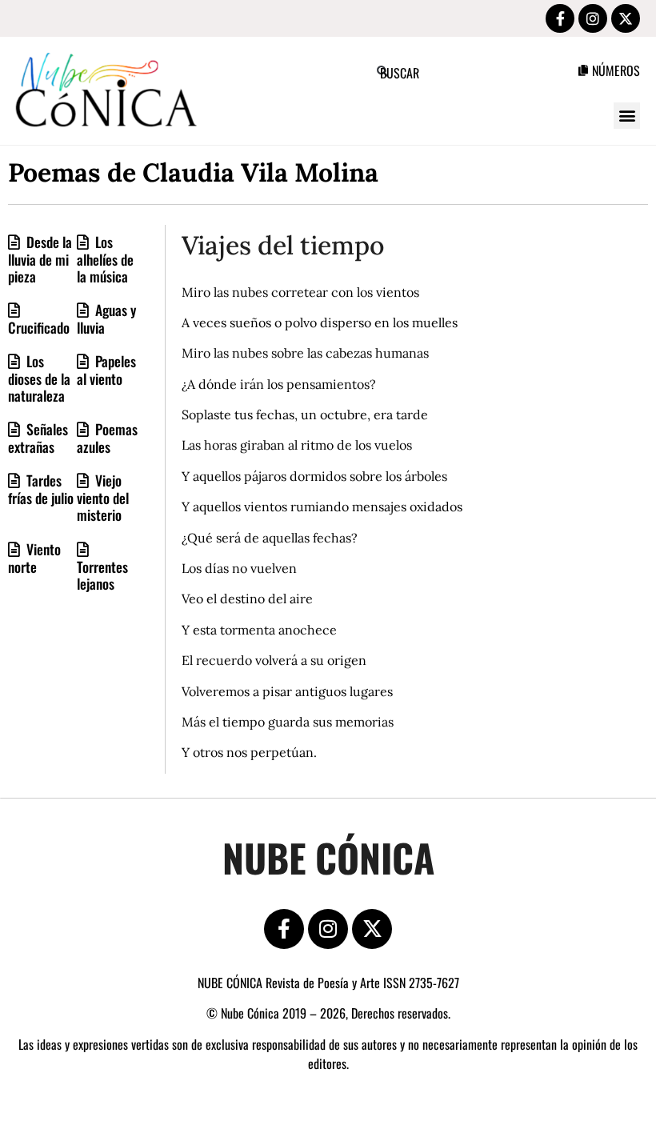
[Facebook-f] (560, 18)
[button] (627, 115)
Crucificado (39, 327)
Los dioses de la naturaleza (39, 378)
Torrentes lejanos (102, 575)
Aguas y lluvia (106, 318)
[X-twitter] (625, 18)
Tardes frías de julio (41, 489)
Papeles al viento (106, 369)
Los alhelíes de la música (105, 258)
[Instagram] (592, 18)
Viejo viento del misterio (103, 497)
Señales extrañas (38, 437)
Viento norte (34, 557)
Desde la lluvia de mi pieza (40, 258)
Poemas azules (107, 437)
